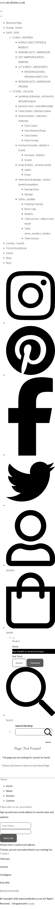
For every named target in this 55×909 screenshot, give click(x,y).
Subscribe (8, 838)
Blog (8, 257)
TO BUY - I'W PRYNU (22, 37)
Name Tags (30, 208)
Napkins (28, 213)
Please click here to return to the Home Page (25, 765)
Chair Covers (30, 125)
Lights (27, 169)
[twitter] (30, 505)
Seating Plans (31, 189)
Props (27, 174)
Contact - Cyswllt (15, 243)
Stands (28, 159)
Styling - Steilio (14, 27)
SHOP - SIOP (12, 32)
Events (9, 252)
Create (31, 903)
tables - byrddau (26, 199)
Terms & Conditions (16, 248)
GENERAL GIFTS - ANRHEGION (34, 52)
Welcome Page (14, 22)
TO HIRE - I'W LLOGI (22, 91)
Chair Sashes (31, 135)
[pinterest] (30, 374)
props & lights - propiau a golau (34, 164)
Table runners (31, 238)
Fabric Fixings (31, 140)
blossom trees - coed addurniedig (35, 105)
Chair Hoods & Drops (35, 130)
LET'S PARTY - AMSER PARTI (33, 66)
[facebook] (30, 454)
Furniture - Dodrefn (34, 154)
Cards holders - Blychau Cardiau (34, 110)
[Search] (48, 731)
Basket (19, 662)
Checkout (35, 662)
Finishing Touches (33, 203)
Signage (28, 194)
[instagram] (30, 322)
